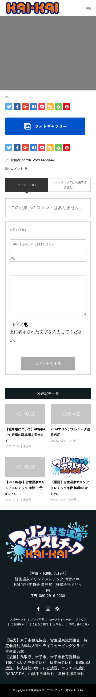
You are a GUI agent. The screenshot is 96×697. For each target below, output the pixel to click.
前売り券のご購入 (79, 624)
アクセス (81, 619)
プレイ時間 (37, 619)
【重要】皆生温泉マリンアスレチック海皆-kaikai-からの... (70, 488)
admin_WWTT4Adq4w (38, 160)
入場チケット (18, 619)
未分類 (27, 446)
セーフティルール (60, 619)
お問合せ (58, 624)
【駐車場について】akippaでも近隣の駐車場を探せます (25, 435)
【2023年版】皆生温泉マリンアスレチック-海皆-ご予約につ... (25, 488)
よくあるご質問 (38, 624)
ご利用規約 (17, 624)
